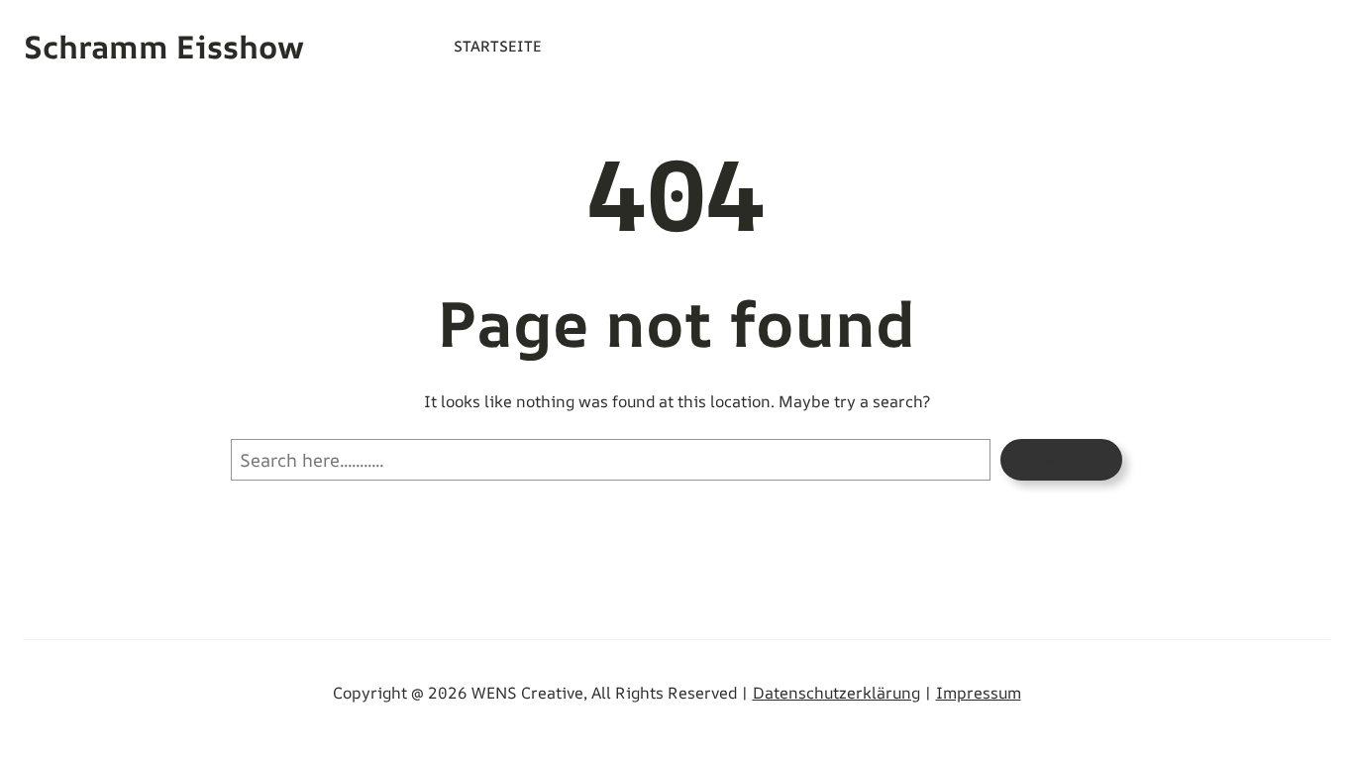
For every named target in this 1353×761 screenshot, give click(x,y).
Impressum (978, 693)
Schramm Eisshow (164, 46)
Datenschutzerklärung (836, 693)
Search (1061, 459)
